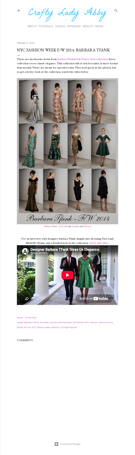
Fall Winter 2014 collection (92, 59)
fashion (94, 322)
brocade (44, 322)
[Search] (116, 9)
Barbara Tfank (65, 59)
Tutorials (45, 26)
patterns (55, 327)
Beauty (88, 26)
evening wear (65, 322)
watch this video (98, 243)
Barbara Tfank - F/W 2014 (56, 226)
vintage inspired (69, 327)
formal (27, 327)
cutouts (53, 322)
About (32, 26)
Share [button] (20, 317)
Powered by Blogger (70, 444)
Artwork (74, 26)
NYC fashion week (41, 327)
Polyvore (87, 226)
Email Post (30, 317)
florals (20, 327)
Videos (60, 26)
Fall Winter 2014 (81, 322)
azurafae (75, 226)
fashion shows (106, 322)
